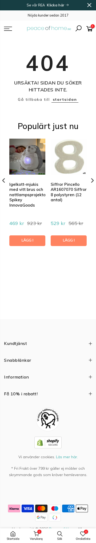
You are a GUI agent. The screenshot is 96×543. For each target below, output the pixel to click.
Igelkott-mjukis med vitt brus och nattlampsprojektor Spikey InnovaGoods (27, 195)
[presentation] (3, 181)
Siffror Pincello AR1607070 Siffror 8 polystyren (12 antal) (69, 192)
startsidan (65, 99)
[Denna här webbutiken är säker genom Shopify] (48, 442)
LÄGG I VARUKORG (27, 242)
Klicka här (56, 5)
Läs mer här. (67, 456)
